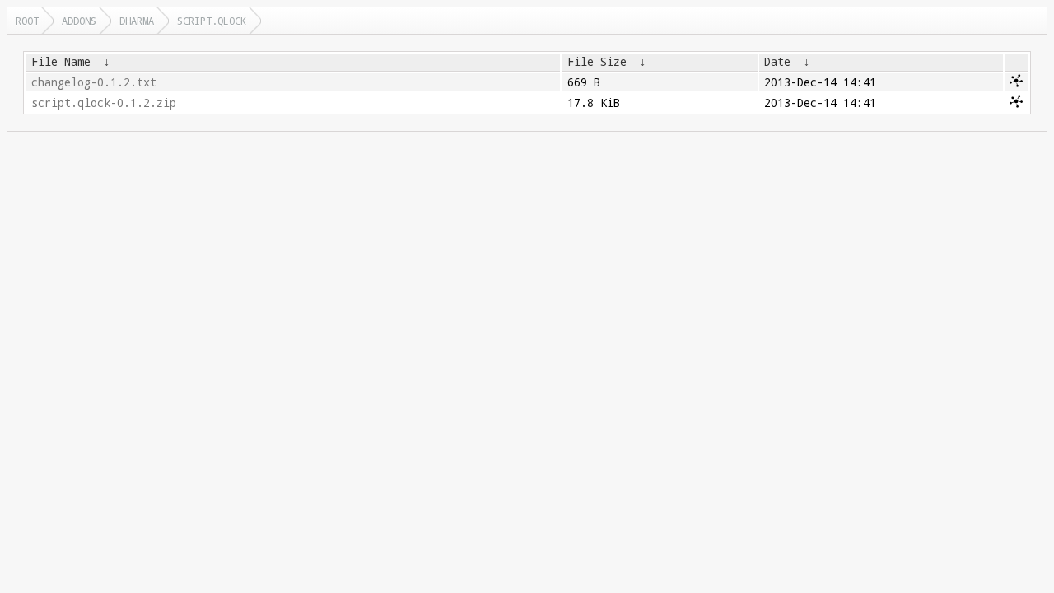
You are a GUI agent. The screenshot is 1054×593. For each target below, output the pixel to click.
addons (79, 20)
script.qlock (211, 20)
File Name (61, 61)
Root (27, 20)
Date (777, 61)
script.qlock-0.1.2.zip (103, 103)
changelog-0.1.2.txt (93, 82)
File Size (597, 61)
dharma (136, 20)
